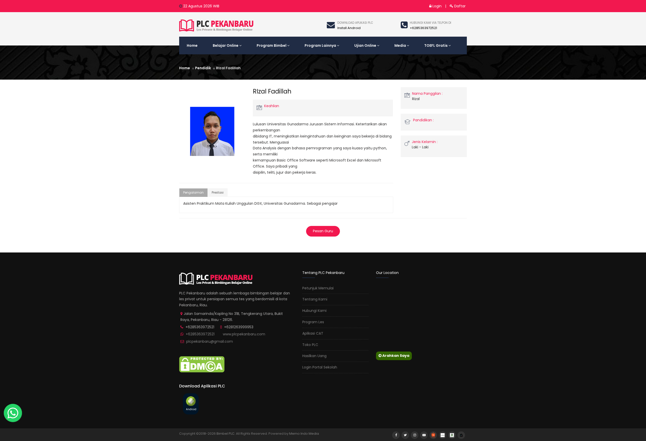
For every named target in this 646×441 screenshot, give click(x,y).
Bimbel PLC (225, 433)
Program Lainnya (320, 45)
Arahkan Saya (395, 355)
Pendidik (203, 68)
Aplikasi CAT (312, 333)
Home (192, 45)
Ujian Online (365, 45)
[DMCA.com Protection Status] (202, 363)
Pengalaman (193, 192)
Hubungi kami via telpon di (430, 22)
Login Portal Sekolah (319, 367)
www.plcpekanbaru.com (244, 334)
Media (400, 45)
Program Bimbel (271, 45)
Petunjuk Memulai (318, 288)
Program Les (313, 321)
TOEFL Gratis (436, 45)
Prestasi (218, 192)
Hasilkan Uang (314, 355)
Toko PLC (310, 344)
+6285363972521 (200, 334)
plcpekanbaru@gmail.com (209, 341)
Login (437, 6)
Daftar (459, 6)
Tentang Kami (314, 299)
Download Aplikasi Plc (355, 22)
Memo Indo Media (304, 433)
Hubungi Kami (314, 310)
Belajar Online (225, 45)
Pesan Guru (323, 231)
